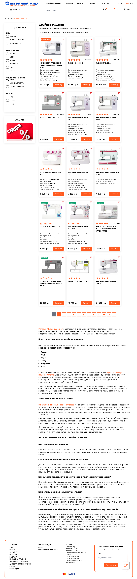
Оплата (80, 3)
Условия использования (19, 561)
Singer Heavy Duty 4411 (49, 118)
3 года (12, 104)
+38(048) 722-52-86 (73, 551)
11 (109, 314)
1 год (11, 97)
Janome (12, 60)
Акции (40, 547)
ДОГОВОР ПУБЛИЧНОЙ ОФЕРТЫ (20, 564)
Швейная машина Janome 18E (78, 173)
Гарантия (13, 555)
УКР (127, 3)
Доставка (91, 3)
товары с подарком (17, 86)
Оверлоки (69, 3)
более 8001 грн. (15, 43)
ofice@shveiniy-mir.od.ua (74, 560)
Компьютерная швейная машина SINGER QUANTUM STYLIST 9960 (106, 229)
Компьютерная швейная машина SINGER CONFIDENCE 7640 (51, 65)
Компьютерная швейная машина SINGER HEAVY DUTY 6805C (51, 283)
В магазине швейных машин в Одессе (56, 405)
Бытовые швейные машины (59, 28)
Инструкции (14, 569)
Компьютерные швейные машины (82, 28)
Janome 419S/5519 (75, 63)
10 (104, 314)
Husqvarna (14, 64)
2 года (12, 100)
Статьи (12, 566)
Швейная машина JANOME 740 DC (106, 282)
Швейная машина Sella (50, 227)
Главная (8, 18)
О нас (11, 547)
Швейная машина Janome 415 (78, 119)
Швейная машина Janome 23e (50, 173)
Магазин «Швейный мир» (50, 329)
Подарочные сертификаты (48, 550)
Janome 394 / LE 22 (103, 63)
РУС (131, 3)
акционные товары (17, 83)
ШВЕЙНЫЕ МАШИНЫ (53, 3)
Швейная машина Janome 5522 (106, 119)
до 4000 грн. (14, 36)
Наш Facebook (71, 562)
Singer (12, 71)
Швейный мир (70, 547)
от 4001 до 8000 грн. (17, 40)
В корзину (58, 85)
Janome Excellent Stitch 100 (78, 282)
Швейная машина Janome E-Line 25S (79, 228)
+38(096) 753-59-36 (73, 549)
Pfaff (12, 67)
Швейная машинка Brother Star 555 (107, 173)
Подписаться (111, 565)
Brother (13, 54)
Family (12, 57)
